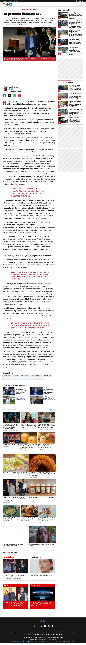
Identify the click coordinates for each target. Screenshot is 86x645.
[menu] (4, 4)
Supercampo (53, 632)
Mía (65, 632)
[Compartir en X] (9, 95)
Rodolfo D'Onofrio (36, 375)
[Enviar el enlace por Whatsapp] (14, 95)
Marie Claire (29, 632)
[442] (43, 621)
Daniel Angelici (16, 379)
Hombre (35, 632)
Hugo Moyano (6, 379)
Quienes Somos (27, 634)
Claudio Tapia (48, 156)
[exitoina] (15, 557)
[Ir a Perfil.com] (79, 1)
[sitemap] (52, 626)
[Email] (19, 95)
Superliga (29, 379)
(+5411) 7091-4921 (46, 641)
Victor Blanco (47, 375)
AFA (23, 379)
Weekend (41, 632)
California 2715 (19, 641)
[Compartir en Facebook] (4, 95)
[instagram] (34, 626)
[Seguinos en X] (41, 626)
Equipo (48, 634)
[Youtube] (45, 626)
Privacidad (42, 634)
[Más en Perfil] (13, 552)
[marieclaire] (42, 557)
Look (59, 632)
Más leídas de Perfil (66, 82)
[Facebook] (37, 626)
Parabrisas (46, 632)
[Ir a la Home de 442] (9, 5)
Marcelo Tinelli (25, 375)
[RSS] (49, 626)
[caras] (15, 586)
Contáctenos (36, 634)
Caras (18, 632)
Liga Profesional (38, 379)
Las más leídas (64, 10)
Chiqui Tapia (15, 375)
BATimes (74, 632)
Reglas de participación (56, 634)
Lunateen (69, 632)
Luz (62, 632)
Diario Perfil (13, 632)
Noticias (23, 632)
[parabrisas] (42, 586)
